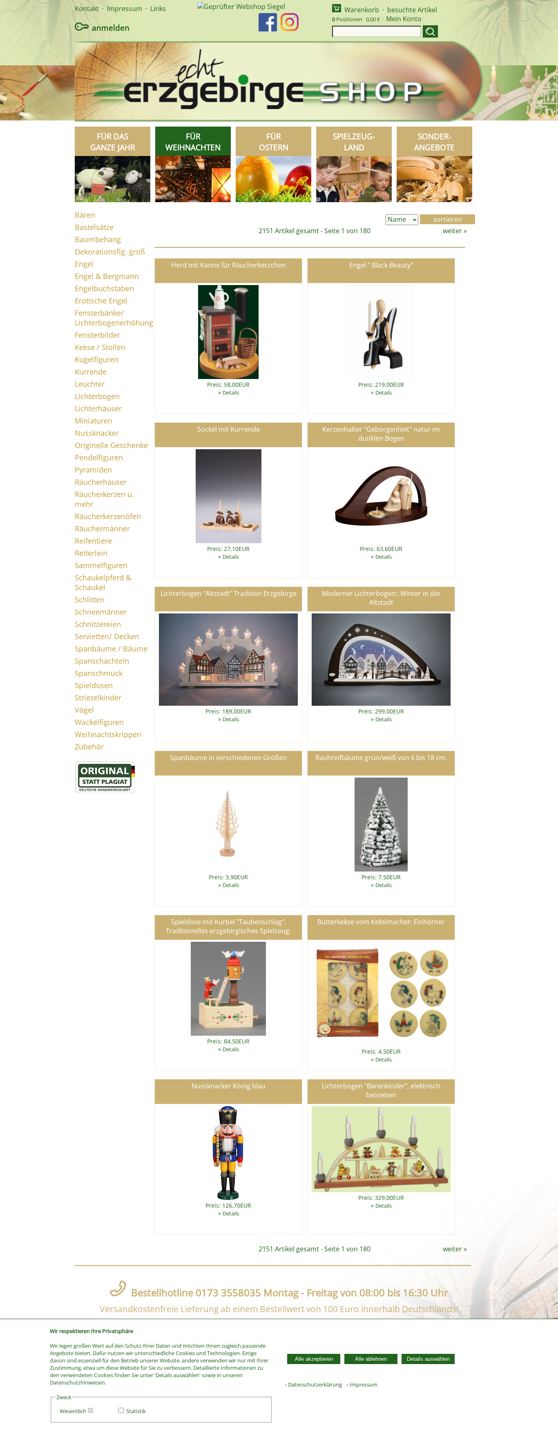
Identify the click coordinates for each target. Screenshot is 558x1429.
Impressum (124, 8)
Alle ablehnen (371, 1359)
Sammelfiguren (101, 565)
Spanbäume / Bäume (111, 648)
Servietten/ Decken (107, 636)
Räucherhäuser (101, 482)
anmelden (110, 27)
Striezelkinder (98, 697)
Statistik (136, 1411)
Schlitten (90, 599)
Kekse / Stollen (100, 347)
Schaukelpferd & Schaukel (103, 582)
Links (158, 8)
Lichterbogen (97, 396)
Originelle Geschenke (111, 445)
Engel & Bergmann (107, 276)
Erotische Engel (101, 300)
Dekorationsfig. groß (110, 251)
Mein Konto (404, 18)
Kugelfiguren (96, 359)
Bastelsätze (94, 227)
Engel (84, 264)
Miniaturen (93, 421)
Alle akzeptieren (314, 1359)
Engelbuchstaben (104, 288)
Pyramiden (93, 470)
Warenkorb (361, 9)
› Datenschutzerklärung (313, 1384)
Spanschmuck (99, 673)
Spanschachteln (102, 661)
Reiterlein (91, 553)
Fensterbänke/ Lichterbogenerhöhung (114, 318)
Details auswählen (428, 1359)
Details (231, 392)
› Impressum (360, 1384)
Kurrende (91, 372)
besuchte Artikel (412, 9)
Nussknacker (97, 433)
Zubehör (89, 746)
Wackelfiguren (99, 722)
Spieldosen (94, 685)
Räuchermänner (102, 528)
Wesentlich (73, 1411)
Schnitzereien (98, 624)
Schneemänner (101, 612)
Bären (85, 215)
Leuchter (90, 384)
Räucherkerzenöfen (108, 516)
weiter (452, 230)
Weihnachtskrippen (108, 734)
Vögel (84, 710)
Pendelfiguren (99, 457)
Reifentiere (93, 541)
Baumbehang (98, 239)
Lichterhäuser (98, 408)
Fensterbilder (97, 335)
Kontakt (87, 8)
